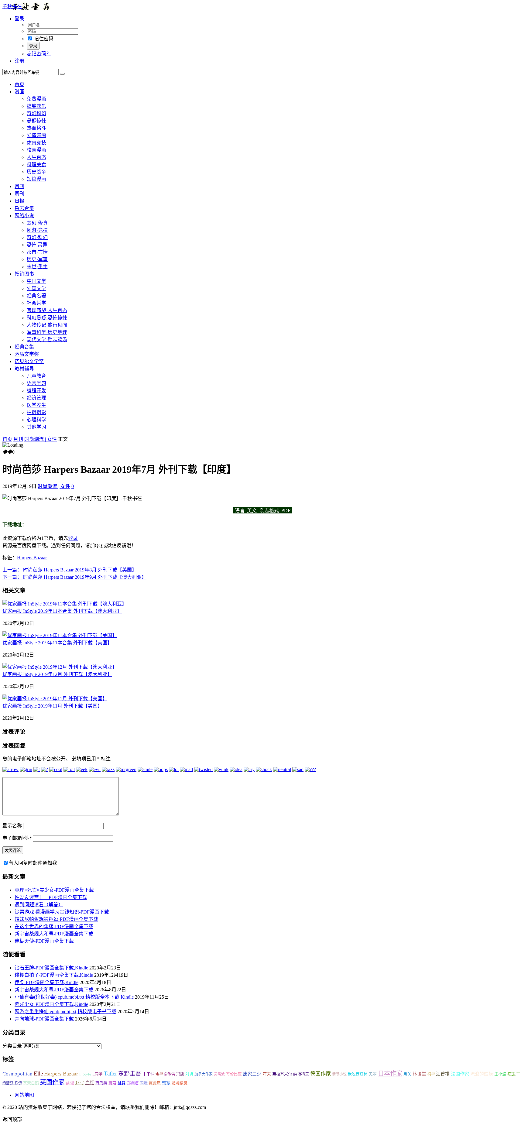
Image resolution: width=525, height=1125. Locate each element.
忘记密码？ (39, 53)
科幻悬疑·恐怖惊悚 (47, 317)
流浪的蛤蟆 (481, 1074)
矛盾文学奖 (27, 354)
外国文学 (36, 288)
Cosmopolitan (17, 1074)
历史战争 (36, 171)
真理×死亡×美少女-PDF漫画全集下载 (54, 890)
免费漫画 (36, 98)
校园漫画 (36, 150)
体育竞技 (36, 142)
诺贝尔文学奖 (29, 361)
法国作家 (460, 1073)
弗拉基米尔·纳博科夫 (290, 1074)
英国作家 (52, 1082)
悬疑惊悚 (36, 120)
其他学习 (36, 427)
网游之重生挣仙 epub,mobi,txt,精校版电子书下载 (65, 1011)
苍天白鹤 (31, 1083)
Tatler (110, 1073)
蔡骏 (70, 1083)
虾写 (79, 1083)
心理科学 (36, 419)
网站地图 (24, 1095)
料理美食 (36, 164)
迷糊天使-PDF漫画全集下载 (44, 941)
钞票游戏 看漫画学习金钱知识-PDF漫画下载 (62, 911)
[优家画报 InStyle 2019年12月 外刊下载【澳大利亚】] (59, 667)
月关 (407, 1074)
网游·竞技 (37, 230)
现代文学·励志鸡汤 (47, 339)
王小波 (500, 1074)
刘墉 (189, 1074)
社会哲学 (36, 303)
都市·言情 (37, 252)
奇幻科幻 (36, 113)
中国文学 (36, 281)
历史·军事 (37, 259)
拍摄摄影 (36, 412)
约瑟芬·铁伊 (12, 1083)
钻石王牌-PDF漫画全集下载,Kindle (51, 967)
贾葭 (112, 1083)
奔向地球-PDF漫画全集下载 (44, 1018)
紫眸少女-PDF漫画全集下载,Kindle (51, 1004)
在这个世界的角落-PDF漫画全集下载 (54, 926)
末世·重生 (37, 266)
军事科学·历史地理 (47, 332)
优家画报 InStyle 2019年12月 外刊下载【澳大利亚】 (57, 674)
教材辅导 (24, 368)
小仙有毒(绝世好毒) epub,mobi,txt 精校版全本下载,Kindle (74, 997)
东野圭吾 (129, 1073)
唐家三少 (252, 1074)
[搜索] (62, 74)
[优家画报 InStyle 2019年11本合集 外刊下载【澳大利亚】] (64, 603)
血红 (89, 1082)
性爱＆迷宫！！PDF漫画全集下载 (51, 897)
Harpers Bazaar (32, 557)
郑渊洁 (133, 1083)
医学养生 (36, 405)
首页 (19, 84)
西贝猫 (101, 1083)
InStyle (85, 1074)
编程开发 (36, 390)
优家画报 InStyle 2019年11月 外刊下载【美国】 (52, 705)
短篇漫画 (36, 179)
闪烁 (144, 1083)
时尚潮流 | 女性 (40, 439)
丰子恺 (148, 1074)
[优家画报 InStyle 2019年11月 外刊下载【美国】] (54, 698)
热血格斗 (36, 128)
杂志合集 (24, 208)
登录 (73, 538)
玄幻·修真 (37, 222)
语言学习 (36, 383)
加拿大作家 (203, 1074)
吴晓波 (219, 1074)
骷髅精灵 (179, 1083)
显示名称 (12, 825)
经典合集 (24, 346)
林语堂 (419, 1074)
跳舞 (121, 1083)
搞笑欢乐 (36, 106)
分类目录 (12, 1045)
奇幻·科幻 (37, 237)
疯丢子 (513, 1074)
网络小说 (24, 215)
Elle (38, 1073)
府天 (266, 1074)
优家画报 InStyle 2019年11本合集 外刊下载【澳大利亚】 (62, 611)
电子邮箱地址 (17, 838)
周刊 (19, 193)
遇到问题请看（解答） (39, 904)
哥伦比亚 (234, 1074)
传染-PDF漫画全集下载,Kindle (46, 982)
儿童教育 (36, 376)
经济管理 (36, 397)
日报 (19, 201)
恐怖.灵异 (37, 244)
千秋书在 (12, 6)
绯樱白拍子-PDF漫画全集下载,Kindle (54, 975)
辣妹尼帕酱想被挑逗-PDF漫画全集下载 (56, 919)
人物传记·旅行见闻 (47, 325)
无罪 (373, 1074)
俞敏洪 (169, 1074)
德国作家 (320, 1074)
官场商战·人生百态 (47, 310)
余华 (159, 1074)
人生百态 (36, 157)
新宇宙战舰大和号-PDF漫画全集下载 (54, 933)
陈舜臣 (155, 1083)
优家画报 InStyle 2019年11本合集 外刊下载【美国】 (57, 642)
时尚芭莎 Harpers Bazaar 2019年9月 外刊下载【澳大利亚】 (74, 577)
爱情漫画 (36, 135)
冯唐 (180, 1074)
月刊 (19, 186)
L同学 (97, 1074)
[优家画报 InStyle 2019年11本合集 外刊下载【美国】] (59, 635)
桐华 (431, 1074)
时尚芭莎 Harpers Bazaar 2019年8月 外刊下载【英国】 (69, 569)
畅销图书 (24, 273)
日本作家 (390, 1073)
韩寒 (166, 1083)
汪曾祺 (443, 1074)
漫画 (19, 91)
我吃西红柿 (358, 1074)
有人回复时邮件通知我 (33, 863)
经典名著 (36, 295)
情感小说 (339, 1074)
